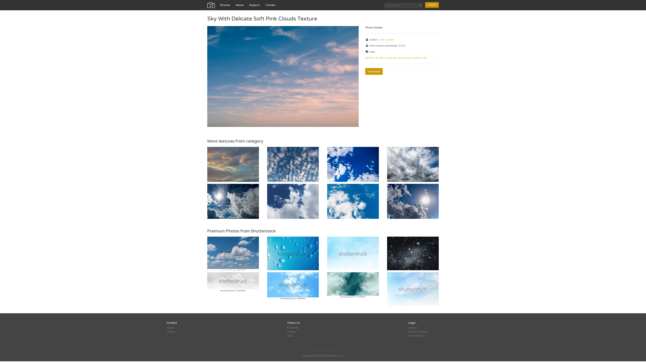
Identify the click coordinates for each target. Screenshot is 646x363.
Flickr (290, 336)
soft (424, 58)
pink (381, 58)
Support (254, 5)
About (240, 5)
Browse (225, 5)
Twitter (291, 332)
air (377, 58)
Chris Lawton (386, 40)
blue (400, 58)
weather (416, 58)
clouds (388, 58)
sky (395, 58)
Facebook (293, 328)
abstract (370, 58)
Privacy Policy (416, 336)
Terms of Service (418, 332)
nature (407, 58)
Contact (270, 5)
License (412, 328)
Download (374, 71)
